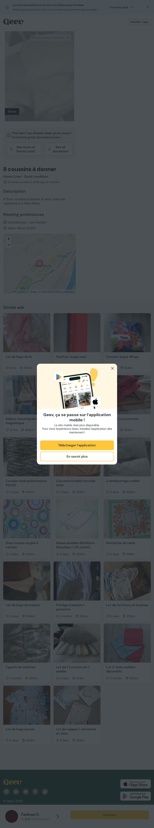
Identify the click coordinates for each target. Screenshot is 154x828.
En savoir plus (77, 456)
